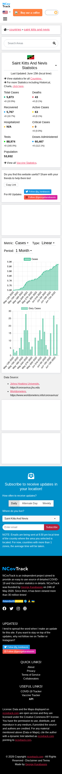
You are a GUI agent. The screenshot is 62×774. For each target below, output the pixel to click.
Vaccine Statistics (26, 163)
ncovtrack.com (11, 713)
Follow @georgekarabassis (42, 197)
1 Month (22, 250)
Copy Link (11, 184)
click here (18, 86)
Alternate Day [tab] (30, 503)
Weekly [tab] (47, 503)
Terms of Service (31, 674)
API (31, 699)
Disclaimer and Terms (37, 760)
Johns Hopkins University (24, 383)
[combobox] (31, 519)
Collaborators (31, 678)
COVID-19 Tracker (31, 691)
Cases (20, 243)
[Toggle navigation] (5, 18)
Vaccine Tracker (31, 695)
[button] (6, 12)
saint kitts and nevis (37, 29)
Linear (47, 243)
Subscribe (52, 527)
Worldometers (18, 391)
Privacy (31, 671)
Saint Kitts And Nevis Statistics (29, 65)
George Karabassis (32, 587)
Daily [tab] (14, 503)
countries (15, 29)
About (31, 667)
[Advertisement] (31, 220)
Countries (36, 78)
